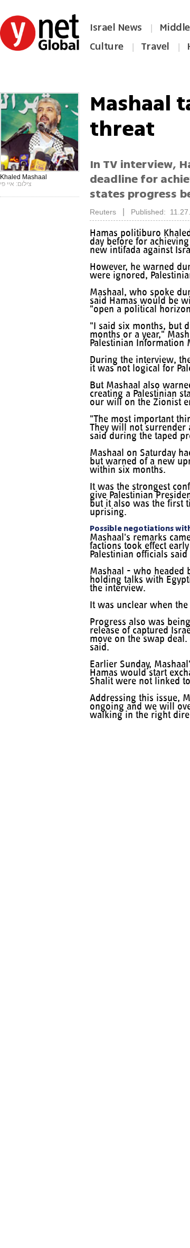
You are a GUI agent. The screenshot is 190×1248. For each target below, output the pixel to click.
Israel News (116, 27)
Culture (107, 46)
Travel (155, 46)
